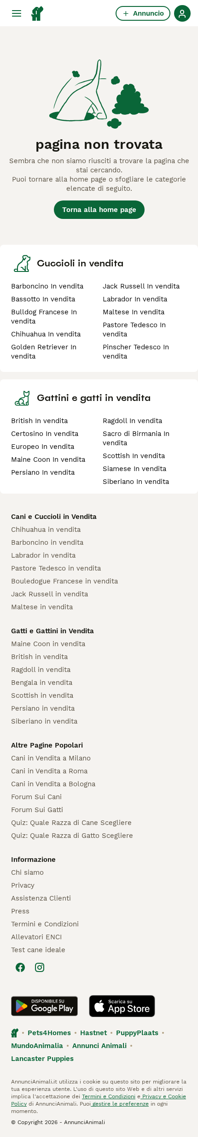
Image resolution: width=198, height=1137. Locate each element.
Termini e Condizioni (45, 924)
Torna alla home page (99, 210)
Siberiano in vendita (44, 721)
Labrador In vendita (135, 299)
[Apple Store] (122, 1006)
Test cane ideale (38, 950)
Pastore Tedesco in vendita (56, 568)
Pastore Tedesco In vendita (134, 329)
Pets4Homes (49, 1033)
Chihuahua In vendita (46, 334)
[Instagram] (39, 967)
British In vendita (39, 421)
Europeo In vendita (42, 446)
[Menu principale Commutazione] (16, 13)
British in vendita (39, 657)
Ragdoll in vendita (40, 670)
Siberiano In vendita (136, 481)
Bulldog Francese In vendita (44, 316)
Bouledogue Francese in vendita (64, 581)
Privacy (23, 885)
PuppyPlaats (137, 1033)
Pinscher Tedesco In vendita (136, 351)
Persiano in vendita (43, 708)
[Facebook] (20, 967)
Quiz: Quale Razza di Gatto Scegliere (72, 835)
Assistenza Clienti (41, 898)
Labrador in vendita (43, 555)
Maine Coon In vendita (48, 459)
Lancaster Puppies (42, 1059)
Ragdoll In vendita (132, 421)
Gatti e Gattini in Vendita (52, 631)
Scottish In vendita (134, 456)
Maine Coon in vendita (48, 644)
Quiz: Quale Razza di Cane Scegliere (71, 823)
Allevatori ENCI (36, 937)
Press (20, 911)
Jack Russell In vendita (141, 286)
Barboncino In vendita (47, 286)
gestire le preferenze (120, 1104)
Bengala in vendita (41, 682)
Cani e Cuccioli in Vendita (54, 517)
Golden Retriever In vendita (43, 351)
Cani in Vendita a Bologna (53, 784)
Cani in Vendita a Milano (51, 758)
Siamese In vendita (134, 469)
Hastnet (93, 1033)
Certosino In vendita (44, 434)
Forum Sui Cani (36, 797)
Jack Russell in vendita (49, 594)
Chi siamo (27, 872)
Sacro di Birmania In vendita (136, 438)
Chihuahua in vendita (46, 529)
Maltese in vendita (42, 607)
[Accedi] (182, 13)
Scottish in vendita (42, 695)
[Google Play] (44, 1006)
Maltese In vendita (133, 312)
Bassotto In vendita (43, 299)
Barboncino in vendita (47, 542)
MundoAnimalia (37, 1046)
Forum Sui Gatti (37, 810)
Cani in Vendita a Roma (49, 771)
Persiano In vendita (43, 472)
